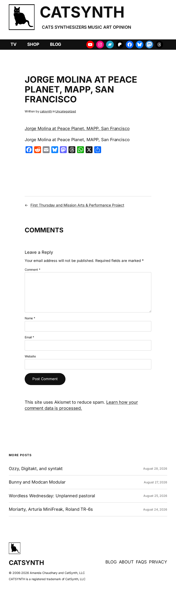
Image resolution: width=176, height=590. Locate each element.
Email (29, 337)
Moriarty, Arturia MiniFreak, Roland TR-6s (51, 509)
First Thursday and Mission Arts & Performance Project (77, 205)
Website (30, 356)
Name (30, 318)
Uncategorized (65, 111)
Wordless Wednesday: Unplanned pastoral (52, 495)
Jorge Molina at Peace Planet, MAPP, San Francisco (77, 128)
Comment (32, 269)
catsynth (46, 111)
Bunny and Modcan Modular (37, 482)
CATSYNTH (82, 12)
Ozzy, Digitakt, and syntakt (36, 468)
